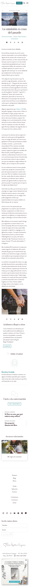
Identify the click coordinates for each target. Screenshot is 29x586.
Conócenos (14, 500)
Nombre (4, 525)
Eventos (14, 492)
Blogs (14, 478)
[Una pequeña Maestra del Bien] (26, 11)
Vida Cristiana (22, 36)
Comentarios (14, 39)
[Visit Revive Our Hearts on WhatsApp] (10, 513)
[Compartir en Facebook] (11, 42)
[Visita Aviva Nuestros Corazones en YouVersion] (25, 513)
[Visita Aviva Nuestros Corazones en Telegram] (22, 513)
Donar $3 (7, 346)
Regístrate (6, 534)
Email (4, 530)
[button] (27, 3)
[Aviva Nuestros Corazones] (8, 3)
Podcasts (14, 475)
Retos (14, 481)
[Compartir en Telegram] (7, 42)
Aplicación (14, 489)
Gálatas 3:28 (20, 109)
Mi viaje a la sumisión (14, 456)
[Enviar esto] (18, 42)
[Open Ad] (14, 571)
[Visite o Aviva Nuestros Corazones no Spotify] (18, 513)
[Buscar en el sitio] (24, 3)
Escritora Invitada (7, 36)
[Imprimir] (22, 42)
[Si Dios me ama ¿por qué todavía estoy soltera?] (3, 11)
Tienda (14, 486)
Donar (19, 3)
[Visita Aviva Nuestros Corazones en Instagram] (3, 513)
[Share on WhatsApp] (14, 42)
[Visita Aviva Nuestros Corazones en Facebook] (7, 513)
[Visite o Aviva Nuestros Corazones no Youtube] (14, 513)
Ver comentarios (14, 404)
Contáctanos (14, 497)
